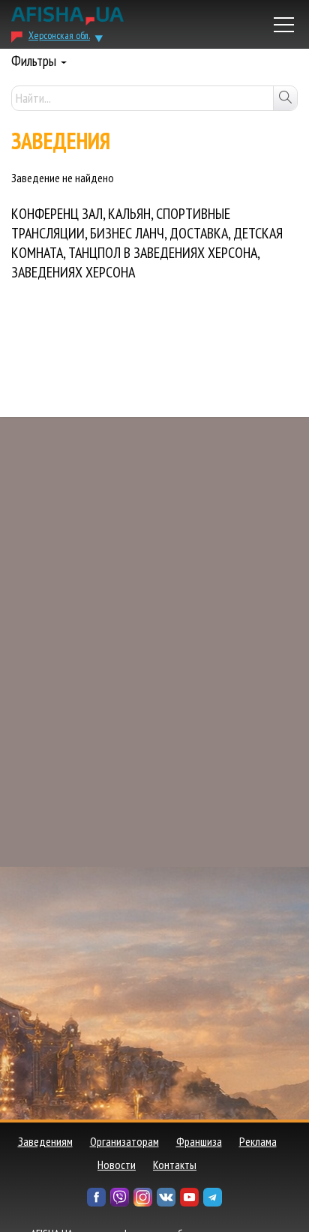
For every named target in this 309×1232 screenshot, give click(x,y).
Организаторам (124, 1141)
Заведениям (45, 1141)
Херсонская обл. (59, 35)
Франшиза (199, 1141)
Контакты (174, 1164)
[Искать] (285, 98)
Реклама (258, 1141)
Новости (117, 1164)
